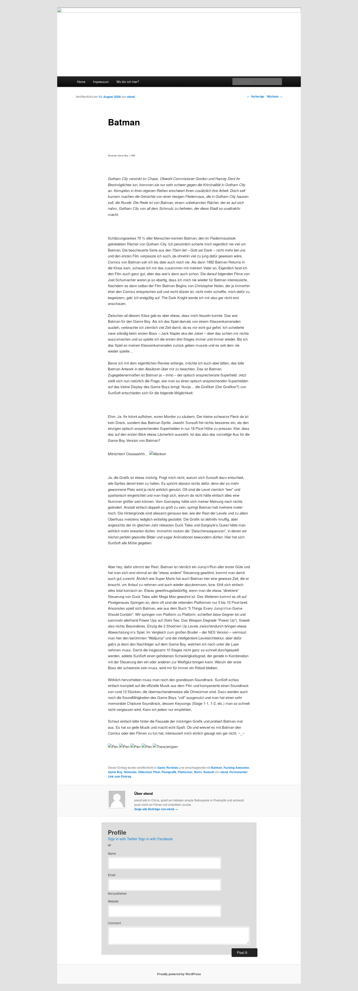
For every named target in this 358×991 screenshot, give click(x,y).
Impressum (101, 81)
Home (81, 81)
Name (112, 853)
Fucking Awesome (236, 767)
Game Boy (115, 772)
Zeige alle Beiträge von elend (156, 809)
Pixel (156, 772)
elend (131, 96)
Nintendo (130, 772)
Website (113, 901)
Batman (216, 767)
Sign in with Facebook (155, 838)
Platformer (185, 772)
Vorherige (255, 96)
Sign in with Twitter (122, 838)
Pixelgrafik (168, 772)
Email (111, 875)
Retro (198, 772)
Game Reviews (167, 767)
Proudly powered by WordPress (179, 974)
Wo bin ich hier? (127, 81)
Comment (114, 923)
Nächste (274, 96)
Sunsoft (208, 772)
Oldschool (145, 772)
